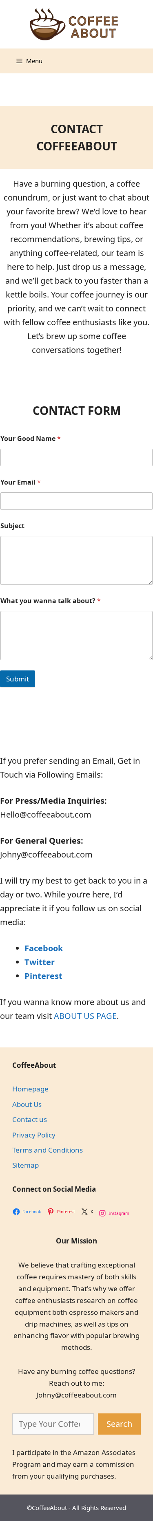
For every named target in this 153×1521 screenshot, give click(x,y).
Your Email (20, 482)
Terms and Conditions (47, 1150)
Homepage (30, 1088)
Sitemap (25, 1165)
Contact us (29, 1119)
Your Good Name (30, 439)
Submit (17, 678)
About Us (27, 1104)
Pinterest (43, 975)
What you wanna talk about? (50, 601)
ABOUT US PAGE (85, 1015)
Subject (12, 526)
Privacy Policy (33, 1135)
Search (119, 1423)
